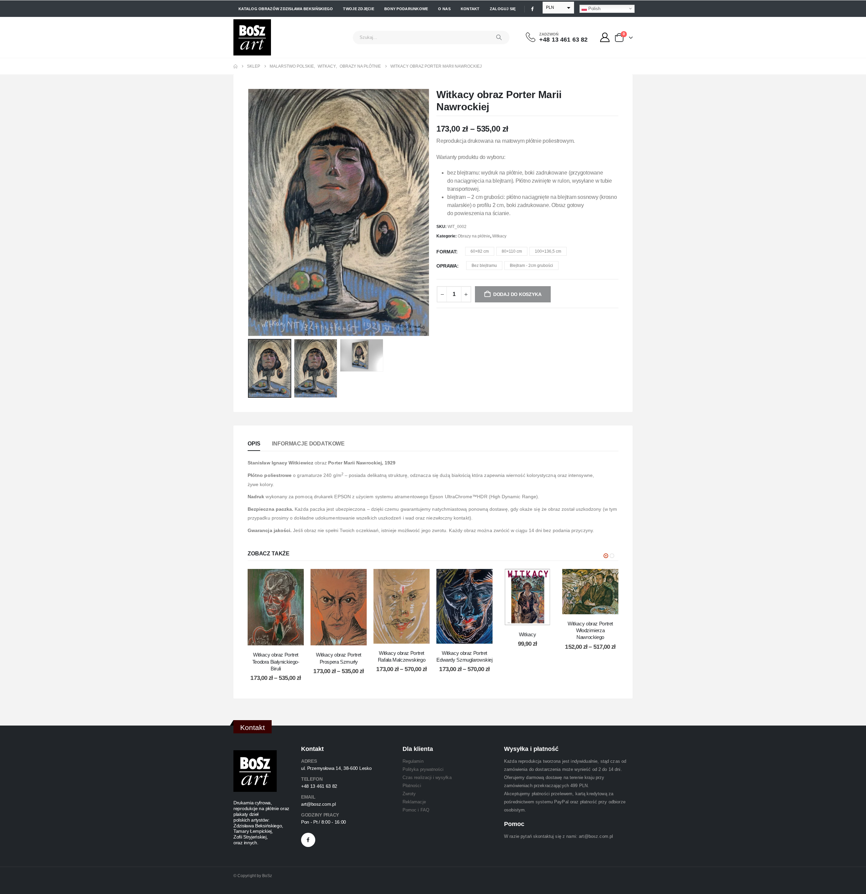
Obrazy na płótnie (474, 236)
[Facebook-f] (308, 840)
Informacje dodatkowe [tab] (308, 443)
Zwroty (409, 793)
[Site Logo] (252, 37)
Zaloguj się (503, 9)
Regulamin (413, 761)
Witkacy (499, 236)
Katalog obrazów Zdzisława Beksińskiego (285, 9)
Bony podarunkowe (406, 9)
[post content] (276, 607)
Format (446, 251)
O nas (444, 9)
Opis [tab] (254, 443)
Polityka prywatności (423, 769)
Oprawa (446, 266)
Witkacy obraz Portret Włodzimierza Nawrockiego (590, 630)
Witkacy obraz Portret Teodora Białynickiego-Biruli (275, 661)
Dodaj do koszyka (532, 618)
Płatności (412, 785)
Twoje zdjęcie (358, 9)
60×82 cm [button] (480, 251)
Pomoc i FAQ (416, 809)
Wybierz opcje (281, 638)
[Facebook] (532, 8)
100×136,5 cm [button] (548, 251)
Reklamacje (414, 801)
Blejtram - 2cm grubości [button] (531, 265)
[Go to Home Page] (235, 66)
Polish (593, 8)
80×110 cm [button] (512, 251)
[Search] (498, 37)
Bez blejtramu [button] (484, 265)
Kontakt (470, 9)
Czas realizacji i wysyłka (427, 777)
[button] (249, 212)
